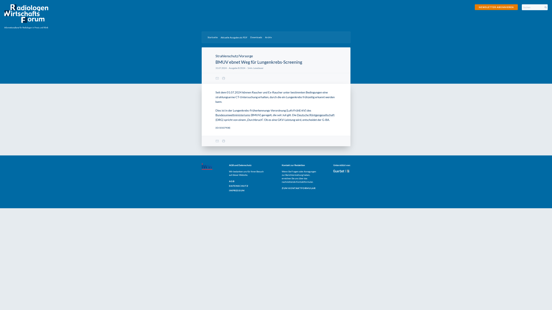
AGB (231, 181)
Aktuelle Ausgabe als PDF (234, 37)
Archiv (268, 37)
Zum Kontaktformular (299, 188)
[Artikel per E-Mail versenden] (217, 78)
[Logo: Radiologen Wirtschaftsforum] (26, 16)
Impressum (237, 190)
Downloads (256, 37)
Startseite (213, 37)
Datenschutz (238, 185)
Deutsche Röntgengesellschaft (316, 115)
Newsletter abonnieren (496, 7)
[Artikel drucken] (223, 78)
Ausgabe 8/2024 (237, 68)
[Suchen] (546, 7)
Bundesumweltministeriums (232, 115)
